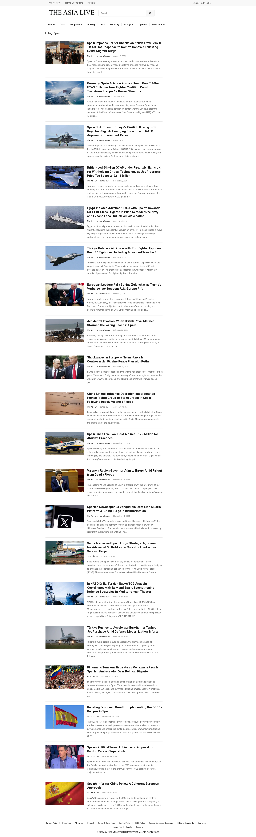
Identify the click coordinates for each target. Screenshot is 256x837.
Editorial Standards (185, 823)
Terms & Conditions (74, 3)
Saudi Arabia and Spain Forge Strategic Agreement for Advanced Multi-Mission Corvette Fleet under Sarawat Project (123, 547)
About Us (79, 823)
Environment (159, 24)
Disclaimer (92, 3)
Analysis (128, 24)
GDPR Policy (140, 823)
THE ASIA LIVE (93, 716)
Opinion (143, 24)
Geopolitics (76, 24)
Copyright (202, 823)
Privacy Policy (54, 3)
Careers (139, 827)
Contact (90, 823)
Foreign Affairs (96, 24)
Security (114, 24)
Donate (129, 827)
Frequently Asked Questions (161, 823)
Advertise (117, 827)
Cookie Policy (125, 823)
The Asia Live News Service (98, 56)
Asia (62, 24)
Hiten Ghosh (92, 556)
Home (51, 24)
